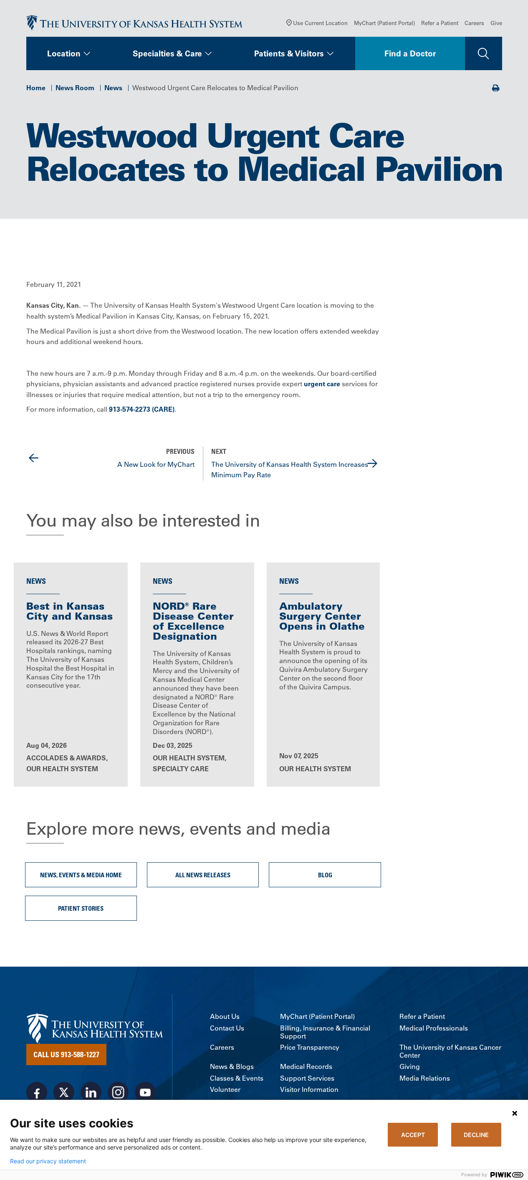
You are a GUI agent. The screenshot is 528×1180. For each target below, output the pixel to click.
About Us (225, 1016)
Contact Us (227, 1028)
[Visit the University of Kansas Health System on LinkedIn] (91, 1092)
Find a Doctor (410, 53)
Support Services (307, 1078)
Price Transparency (309, 1047)
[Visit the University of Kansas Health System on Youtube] (145, 1092)
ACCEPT (413, 1134)
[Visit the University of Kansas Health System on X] (63, 1092)
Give (496, 22)
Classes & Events (236, 1078)
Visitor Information (309, 1090)
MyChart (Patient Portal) (384, 22)
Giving (409, 1067)
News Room (75, 88)
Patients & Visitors (289, 53)
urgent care (322, 384)
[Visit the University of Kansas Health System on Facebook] (36, 1092)
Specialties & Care (167, 53)
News (113, 88)
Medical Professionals (433, 1028)
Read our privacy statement (48, 1161)
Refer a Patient (439, 22)
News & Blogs (232, 1067)
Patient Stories (81, 908)
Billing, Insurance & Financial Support (325, 1032)
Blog (325, 875)
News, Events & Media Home (81, 875)
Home (35, 88)
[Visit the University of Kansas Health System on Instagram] (118, 1092)
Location (64, 53)
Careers (474, 22)
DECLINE (476, 1134)
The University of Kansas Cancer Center (450, 1051)
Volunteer (225, 1090)
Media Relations (424, 1078)
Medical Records (306, 1067)
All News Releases (202, 875)
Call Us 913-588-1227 (66, 1054)
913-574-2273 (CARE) (141, 409)
